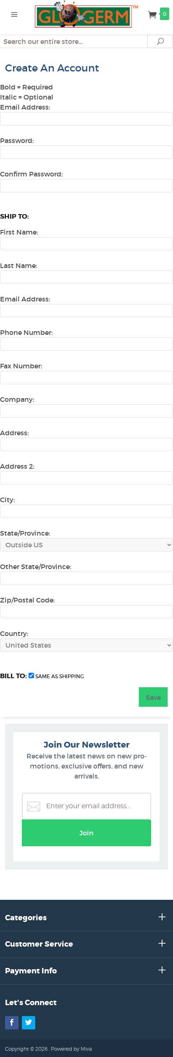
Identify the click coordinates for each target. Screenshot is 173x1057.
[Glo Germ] (86, 13)
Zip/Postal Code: (27, 600)
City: (7, 499)
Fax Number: (21, 366)
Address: (14, 433)
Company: (17, 399)
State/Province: (25, 533)
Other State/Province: (35, 566)
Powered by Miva (71, 1049)
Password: (17, 140)
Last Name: (18, 265)
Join (86, 833)
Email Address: (25, 107)
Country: (14, 633)
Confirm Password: (31, 174)
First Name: (19, 232)
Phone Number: (26, 332)
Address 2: (17, 466)
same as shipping (59, 676)
